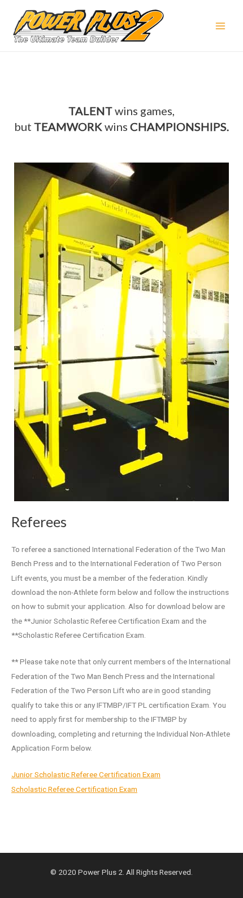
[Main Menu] (220, 25)
